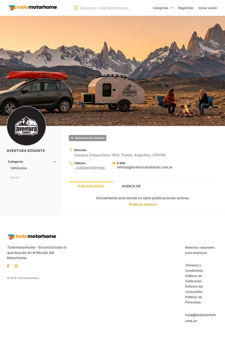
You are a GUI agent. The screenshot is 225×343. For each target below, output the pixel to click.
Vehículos (19, 168)
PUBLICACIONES (91, 186)
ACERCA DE (131, 186)
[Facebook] (9, 265)
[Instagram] (15, 265)
